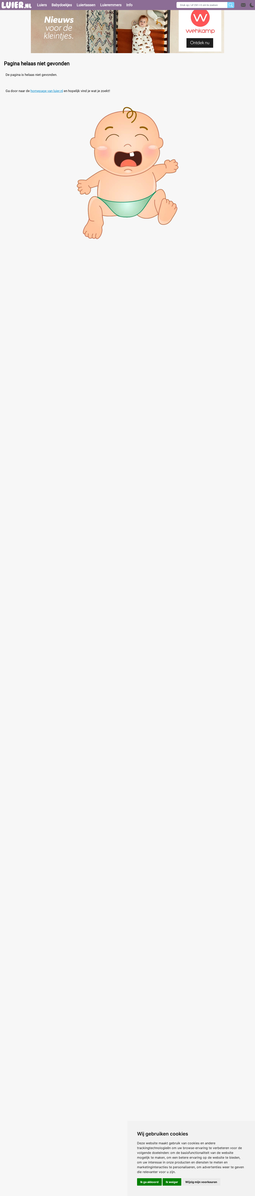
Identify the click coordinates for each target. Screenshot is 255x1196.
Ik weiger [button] (172, 1182)
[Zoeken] (230, 5)
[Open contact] (243, 5)
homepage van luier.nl (46, 91)
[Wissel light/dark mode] (252, 5)
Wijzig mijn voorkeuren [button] (201, 1182)
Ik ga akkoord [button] (149, 1182)
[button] (247, 5)
